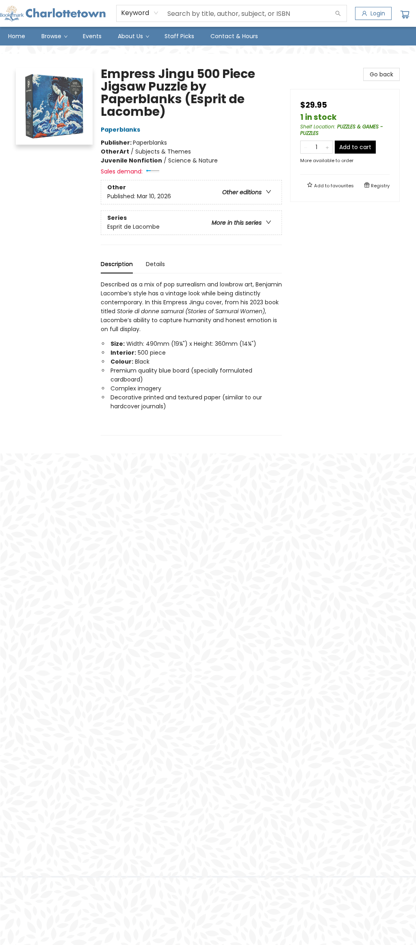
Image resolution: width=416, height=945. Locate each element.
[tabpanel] (191, 358)
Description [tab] (117, 264)
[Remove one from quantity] (306, 147)
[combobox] (140, 13)
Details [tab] (155, 264)
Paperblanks (120, 130)
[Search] (338, 13)
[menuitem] (16, 36)
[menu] (208, 36)
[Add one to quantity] (327, 147)
